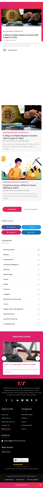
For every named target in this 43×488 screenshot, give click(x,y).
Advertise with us (8, 422)
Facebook (11, 227)
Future (24, 422)
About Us (5, 414)
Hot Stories (12, 209)
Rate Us (27, 464)
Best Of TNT (6, 429)
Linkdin (32, 232)
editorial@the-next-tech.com (14, 441)
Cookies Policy (9, 479)
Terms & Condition (32, 479)
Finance (24, 418)
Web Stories (6, 452)
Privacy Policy (20, 479)
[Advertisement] (21, 78)
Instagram (12, 232)
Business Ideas (27, 414)
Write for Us (6, 418)
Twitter (32, 227)
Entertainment (27, 425)
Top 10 (24, 429)
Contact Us (6, 425)
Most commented (31, 209)
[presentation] (4, 358)
